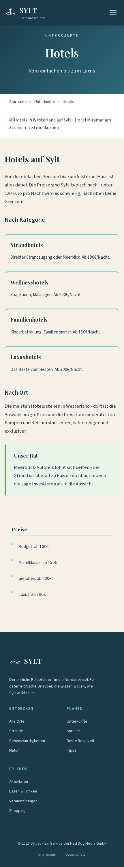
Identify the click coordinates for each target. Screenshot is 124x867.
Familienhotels (29, 319)
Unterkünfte (44, 102)
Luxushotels (25, 356)
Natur (14, 750)
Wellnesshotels (29, 282)
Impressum (47, 854)
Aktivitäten (18, 782)
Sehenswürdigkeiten (27, 741)
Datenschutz (75, 854)
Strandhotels (26, 245)
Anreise (73, 731)
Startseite (18, 102)
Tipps (72, 750)
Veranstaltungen (23, 801)
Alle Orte (17, 721)
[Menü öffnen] (113, 13)
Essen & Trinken (23, 791)
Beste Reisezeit (80, 741)
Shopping (17, 811)
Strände (16, 731)
